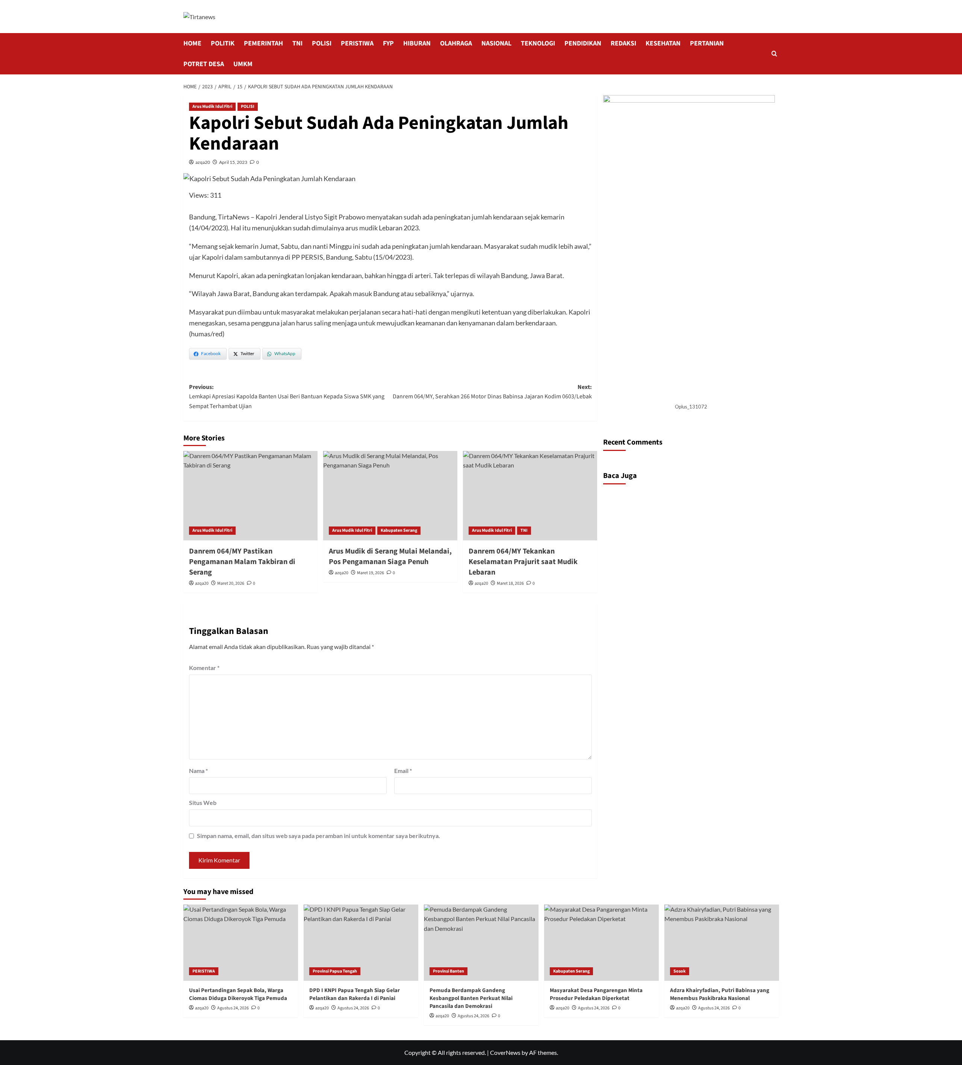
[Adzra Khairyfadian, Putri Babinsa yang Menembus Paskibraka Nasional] (721, 943)
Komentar (204, 667)
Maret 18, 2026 (510, 583)
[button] (774, 53)
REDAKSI (623, 43)
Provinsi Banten (448, 971)
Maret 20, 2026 (230, 583)
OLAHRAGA (456, 43)
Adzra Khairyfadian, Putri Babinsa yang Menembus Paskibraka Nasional (719, 994)
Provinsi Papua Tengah (335, 971)
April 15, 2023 (233, 162)
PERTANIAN (707, 43)
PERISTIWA (357, 43)
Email (403, 770)
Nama (198, 770)
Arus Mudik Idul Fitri (212, 106)
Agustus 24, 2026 (233, 1008)
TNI (297, 43)
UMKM (243, 64)
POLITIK (222, 43)
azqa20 (202, 162)
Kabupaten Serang (399, 530)
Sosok (679, 971)
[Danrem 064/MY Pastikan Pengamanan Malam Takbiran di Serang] (250, 495)
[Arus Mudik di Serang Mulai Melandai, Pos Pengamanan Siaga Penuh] (390, 495)
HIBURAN (417, 43)
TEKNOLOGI (538, 43)
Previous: (286, 396)
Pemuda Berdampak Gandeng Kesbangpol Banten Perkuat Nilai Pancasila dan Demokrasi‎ (471, 998)
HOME (192, 43)
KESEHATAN (663, 43)
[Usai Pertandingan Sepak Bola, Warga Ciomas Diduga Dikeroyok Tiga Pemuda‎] (240, 943)
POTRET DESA (203, 64)
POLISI (321, 43)
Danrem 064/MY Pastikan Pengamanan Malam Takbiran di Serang (242, 562)
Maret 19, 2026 (370, 573)
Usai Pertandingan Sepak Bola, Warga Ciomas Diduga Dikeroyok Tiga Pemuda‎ (238, 994)
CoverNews (505, 1052)
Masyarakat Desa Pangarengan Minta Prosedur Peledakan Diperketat (596, 994)
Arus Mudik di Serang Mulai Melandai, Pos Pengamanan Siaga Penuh (390, 556)
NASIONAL (496, 43)
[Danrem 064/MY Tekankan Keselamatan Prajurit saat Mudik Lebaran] (530, 495)
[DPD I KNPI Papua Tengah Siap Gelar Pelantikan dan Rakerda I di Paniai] (361, 943)
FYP (388, 43)
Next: (492, 392)
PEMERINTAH (263, 43)
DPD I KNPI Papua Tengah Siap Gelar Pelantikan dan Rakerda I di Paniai (354, 994)
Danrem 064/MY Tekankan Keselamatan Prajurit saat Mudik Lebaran (523, 562)
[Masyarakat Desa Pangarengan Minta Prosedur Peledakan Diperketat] (601, 943)
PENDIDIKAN (582, 43)
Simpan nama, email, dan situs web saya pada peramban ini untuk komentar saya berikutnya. (318, 835)
